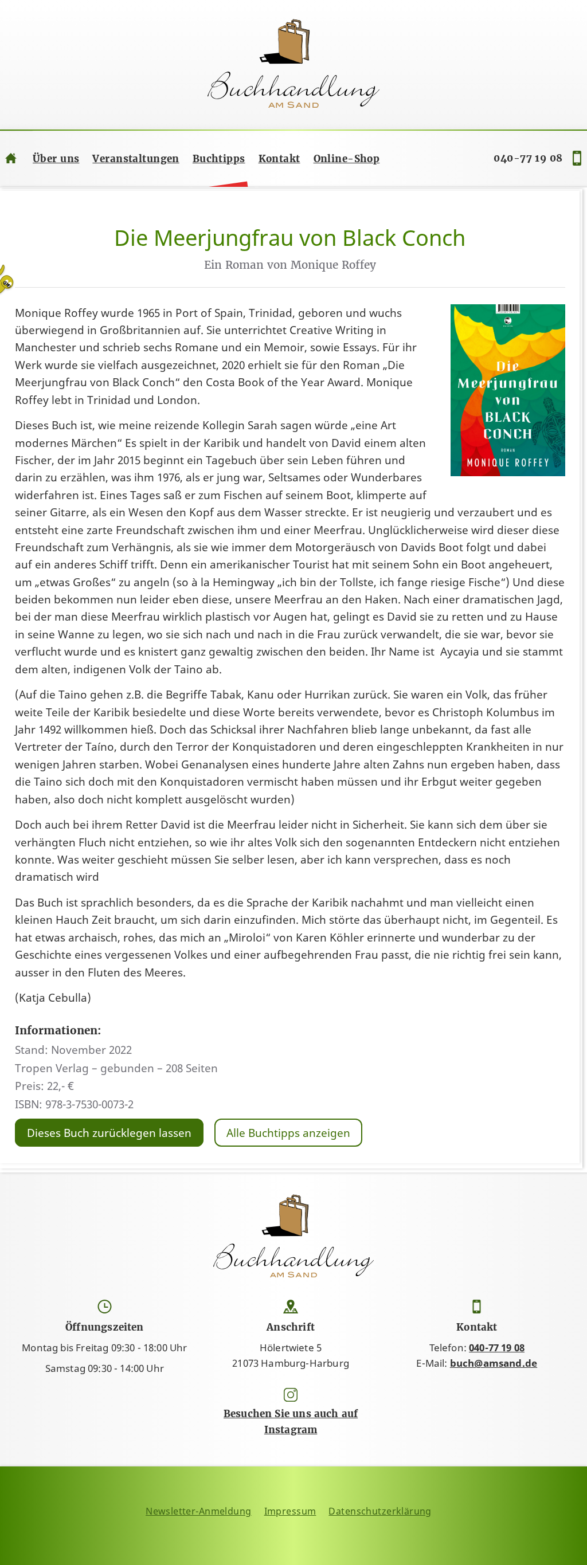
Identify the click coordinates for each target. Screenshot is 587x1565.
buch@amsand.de (493, 1363)
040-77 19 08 (528, 158)
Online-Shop (347, 158)
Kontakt (279, 158)
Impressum (290, 1511)
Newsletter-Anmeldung (199, 1511)
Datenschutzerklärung (380, 1511)
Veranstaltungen (135, 158)
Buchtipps (219, 158)
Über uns (56, 158)
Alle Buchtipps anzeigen (288, 1132)
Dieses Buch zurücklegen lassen (109, 1132)
